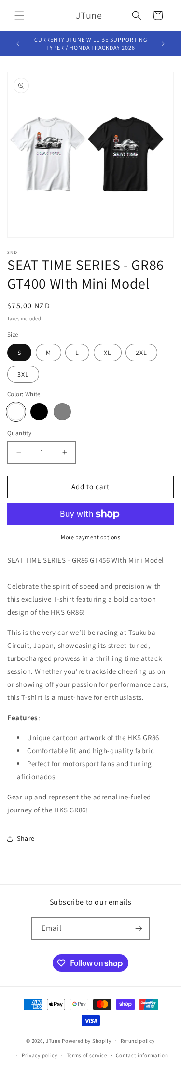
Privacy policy (39, 1055)
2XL (141, 352)
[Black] (39, 411)
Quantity (19, 433)
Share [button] (26, 838)
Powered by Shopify (86, 1040)
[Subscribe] (138, 928)
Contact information (142, 1055)
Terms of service (87, 1055)
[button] (19, 15)
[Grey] (62, 411)
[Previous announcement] (17, 43)
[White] (16, 411)
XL (107, 352)
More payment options (90, 537)
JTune (53, 1040)
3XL (23, 374)
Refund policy (138, 1041)
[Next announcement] (163, 43)
